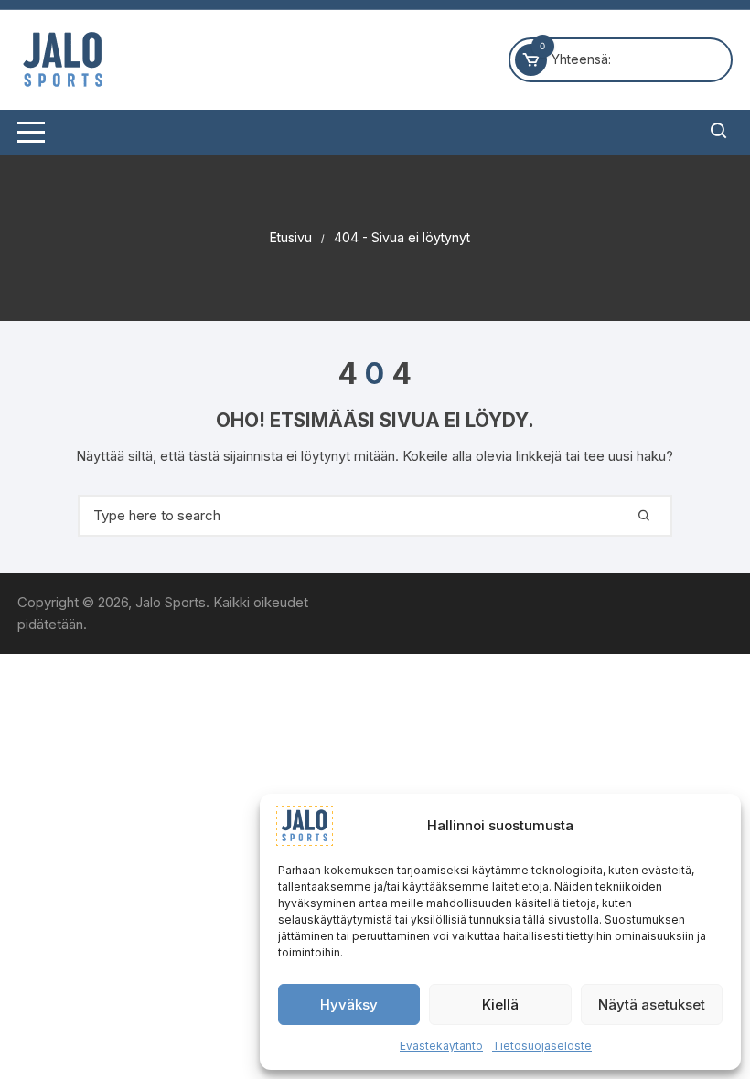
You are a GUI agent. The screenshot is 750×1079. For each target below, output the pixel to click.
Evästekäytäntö (441, 1045)
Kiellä (500, 1004)
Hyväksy (349, 1004)
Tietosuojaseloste (542, 1045)
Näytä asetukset (651, 1004)
